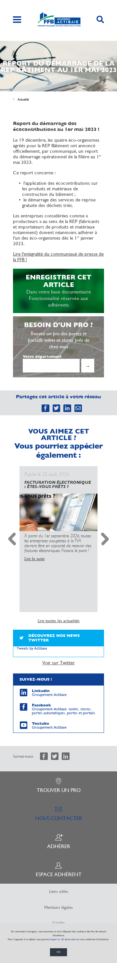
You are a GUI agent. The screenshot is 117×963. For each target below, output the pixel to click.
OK (58, 952)
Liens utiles (58, 891)
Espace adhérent (59, 874)
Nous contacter (58, 818)
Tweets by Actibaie (32, 648)
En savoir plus (68, 939)
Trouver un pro (59, 790)
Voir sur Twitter (58, 662)
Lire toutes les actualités (59, 621)
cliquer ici (54, 939)
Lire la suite (34, 558)
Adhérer (58, 846)
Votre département (42, 356)
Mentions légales (58, 907)
